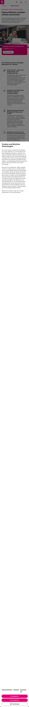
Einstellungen (15, 704)
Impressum (16, 689)
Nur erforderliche (14, 700)
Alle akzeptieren (14, 696)
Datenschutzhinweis (7, 689)
